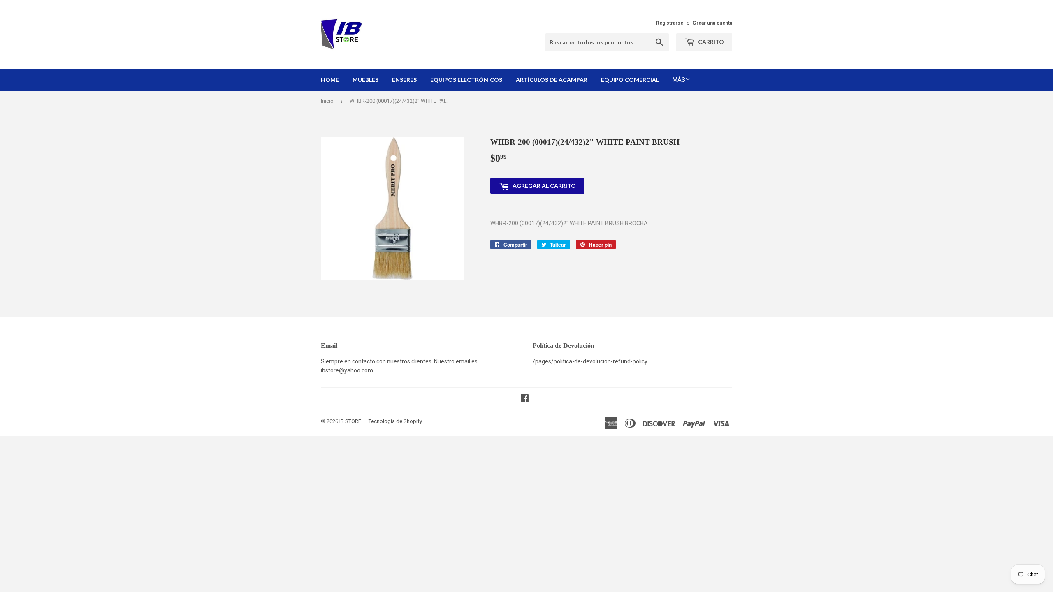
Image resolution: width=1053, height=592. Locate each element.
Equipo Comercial (630, 79)
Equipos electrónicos (466, 79)
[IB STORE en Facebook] (524, 399)
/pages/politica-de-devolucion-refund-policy (590, 361)
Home (330, 79)
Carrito (710, 41)
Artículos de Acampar (551, 79)
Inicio (327, 101)
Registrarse (669, 23)
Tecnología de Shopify (395, 421)
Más (679, 79)
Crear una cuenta (712, 23)
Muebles (365, 79)
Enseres (404, 79)
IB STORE (350, 421)
